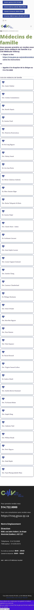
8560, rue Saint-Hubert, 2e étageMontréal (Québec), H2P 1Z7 (13, 531)
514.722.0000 (9, 507)
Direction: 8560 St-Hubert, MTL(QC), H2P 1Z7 (16, 16)
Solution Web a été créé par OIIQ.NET (17, 597)
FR (3, 20)
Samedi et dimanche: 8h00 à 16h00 (13, 11)
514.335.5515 (16, 544)
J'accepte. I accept (5, 609)
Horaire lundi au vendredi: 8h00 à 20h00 (15, 7)
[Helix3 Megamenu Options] (31, 26)
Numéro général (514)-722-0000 (12, 2)
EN (5, 20)
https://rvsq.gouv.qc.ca (15, 516)
